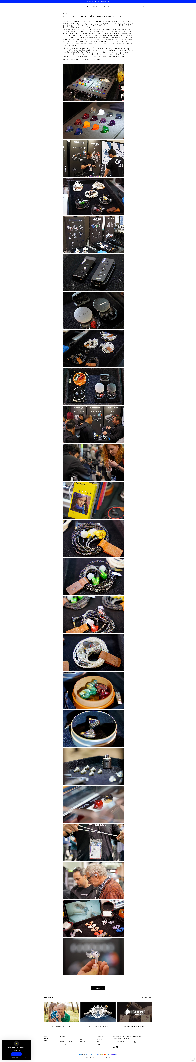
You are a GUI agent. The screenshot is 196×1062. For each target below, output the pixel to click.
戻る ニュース (99, 988)
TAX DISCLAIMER (84, 1047)
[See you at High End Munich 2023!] (134, 1012)
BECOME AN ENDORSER (66, 1041)
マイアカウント (101, 1036)
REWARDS (99, 1039)
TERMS (98, 1041)
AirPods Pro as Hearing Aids (61, 1026)
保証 (81, 1044)
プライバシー (100, 1044)
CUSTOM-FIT (93, 6)
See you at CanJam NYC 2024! (98, 1026)
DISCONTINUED (64, 1047)
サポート (82, 1036)
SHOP (86, 6)
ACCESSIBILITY (101, 1047)
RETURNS (82, 1041)
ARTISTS (102, 6)
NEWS (61, 1039)
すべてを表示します (146, 997)
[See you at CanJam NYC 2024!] (98, 1012)
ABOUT (109, 6)
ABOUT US (62, 1036)
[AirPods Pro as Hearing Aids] (61, 1012)
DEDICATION (63, 1044)
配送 (81, 1039)
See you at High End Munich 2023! (134, 1026)
